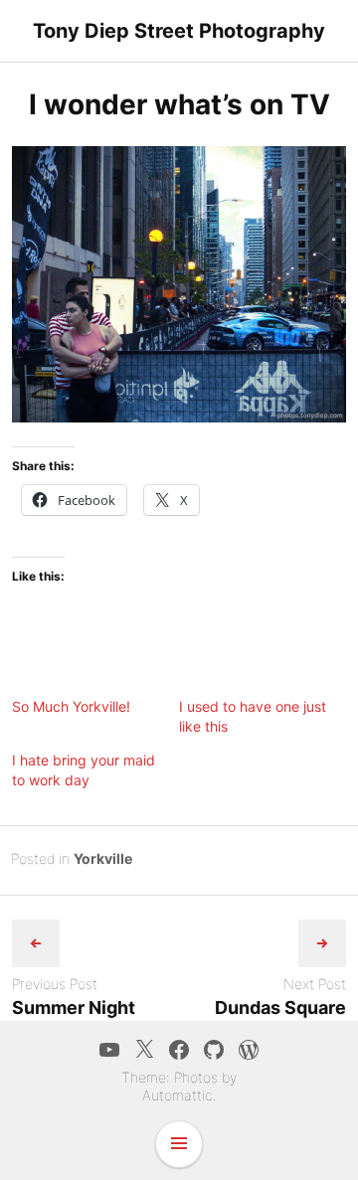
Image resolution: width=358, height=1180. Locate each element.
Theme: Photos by (179, 1077)
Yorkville (103, 858)
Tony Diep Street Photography (179, 31)
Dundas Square (280, 1007)
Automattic (177, 1095)
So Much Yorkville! (71, 706)
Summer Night (73, 1007)
